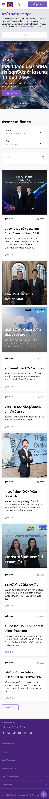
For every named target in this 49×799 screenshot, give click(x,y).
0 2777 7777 (14, 726)
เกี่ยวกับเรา (6, 43)
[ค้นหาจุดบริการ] (19, 4)
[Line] (8, 732)
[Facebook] (3, 732)
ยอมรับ (24, 35)
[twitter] (25, 732)
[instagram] (30, 732)
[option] (24, 75)
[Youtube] (19, 732)
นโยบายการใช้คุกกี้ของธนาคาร (29, 26)
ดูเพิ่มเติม (10, 707)
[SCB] (10, 4)
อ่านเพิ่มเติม (12, 93)
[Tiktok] (14, 732)
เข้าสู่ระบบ (37, 4)
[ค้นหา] (24, 4)
